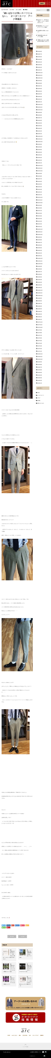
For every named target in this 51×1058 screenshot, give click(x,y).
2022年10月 (39, 170)
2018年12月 (39, 290)
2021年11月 (39, 200)
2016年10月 (39, 359)
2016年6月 (39, 369)
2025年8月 (39, 83)
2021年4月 (39, 218)
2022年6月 (39, 181)
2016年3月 (39, 377)
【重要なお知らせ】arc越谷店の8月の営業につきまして (43, 40)
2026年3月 (39, 64)
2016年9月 (39, 361)
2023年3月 (39, 157)
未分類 (38, 400)
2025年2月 (39, 99)
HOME (9, 1035)
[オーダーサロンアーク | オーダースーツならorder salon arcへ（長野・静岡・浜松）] (7, 3)
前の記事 (12, 936)
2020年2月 (39, 253)
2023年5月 (39, 152)
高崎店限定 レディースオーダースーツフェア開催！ (43, 26)
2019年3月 (39, 282)
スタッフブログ (35, 1035)
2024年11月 (39, 107)
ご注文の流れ (24, 1035)
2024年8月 (39, 115)
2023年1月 (39, 162)
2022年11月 (39, 168)
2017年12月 (39, 322)
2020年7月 (39, 242)
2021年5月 (39, 215)
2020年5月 (39, 247)
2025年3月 (39, 96)
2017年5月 (39, 340)
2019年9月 (39, 266)
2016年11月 (39, 356)
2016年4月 (39, 375)
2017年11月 (39, 324)
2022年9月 (39, 173)
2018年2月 (39, 316)
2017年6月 (39, 338)
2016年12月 (39, 353)
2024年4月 (39, 125)
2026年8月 (39, 51)
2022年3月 (39, 189)
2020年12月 (39, 229)
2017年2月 (39, 348)
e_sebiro (19, 9)
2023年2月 (39, 160)
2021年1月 (39, 226)
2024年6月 (39, 120)
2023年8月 (39, 146)
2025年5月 (39, 91)
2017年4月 (39, 343)
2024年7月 (39, 117)
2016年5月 (39, 372)
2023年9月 (39, 144)
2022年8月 (39, 176)
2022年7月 (39, 178)
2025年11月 (39, 75)
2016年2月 (39, 380)
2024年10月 (39, 109)
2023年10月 (39, 141)
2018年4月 (39, 311)
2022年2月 (39, 192)
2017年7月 (39, 335)
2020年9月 (39, 237)
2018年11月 (39, 292)
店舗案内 (41, 1035)
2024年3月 (39, 128)
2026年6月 (39, 56)
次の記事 (22, 936)
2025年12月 (39, 72)
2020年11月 (39, 231)
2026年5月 (39, 59)
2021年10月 (39, 202)
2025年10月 (39, 77)
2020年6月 (39, 245)
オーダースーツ (40, 395)
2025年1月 (39, 101)
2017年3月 (39, 345)
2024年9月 (39, 112)
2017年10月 (39, 327)
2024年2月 (39, 131)
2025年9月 (39, 80)
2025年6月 (39, 88)
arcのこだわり (14, 1035)
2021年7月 (39, 210)
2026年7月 (39, 54)
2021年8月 (39, 207)
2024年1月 (39, 133)
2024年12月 (39, 104)
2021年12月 (39, 197)
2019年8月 (39, 269)
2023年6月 (39, 149)
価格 (20, 1035)
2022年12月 (39, 165)
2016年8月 (39, 364)
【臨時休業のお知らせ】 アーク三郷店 (43, 36)
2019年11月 (39, 261)
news (38, 392)
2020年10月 (39, 234)
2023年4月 (39, 154)
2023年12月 (39, 136)
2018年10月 (39, 295)
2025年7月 (39, 85)
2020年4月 (39, 250)
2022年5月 (39, 184)
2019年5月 (39, 276)
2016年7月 (39, 367)
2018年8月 (39, 300)
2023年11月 (39, 139)
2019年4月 (39, 279)
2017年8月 (39, 332)
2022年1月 (39, 194)
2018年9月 (39, 298)
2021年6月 (39, 213)
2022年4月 (39, 186)
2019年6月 (39, 274)
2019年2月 (39, 284)
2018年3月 (39, 314)
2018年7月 (39, 303)
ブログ (12, 9)
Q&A (30, 1035)
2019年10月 (39, 263)
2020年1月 (39, 255)
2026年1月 (39, 70)
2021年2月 (39, 223)
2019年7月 (39, 271)
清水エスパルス (40, 403)
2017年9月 (39, 330)
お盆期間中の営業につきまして (43, 31)
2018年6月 (39, 306)
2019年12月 (39, 258)
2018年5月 (39, 308)
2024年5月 (39, 123)
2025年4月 (39, 93)
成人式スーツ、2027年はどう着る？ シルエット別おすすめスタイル (43, 21)
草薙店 (26, 9)
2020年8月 (39, 239)
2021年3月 (39, 221)
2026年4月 (39, 62)
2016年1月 (39, 383)
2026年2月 (39, 67)
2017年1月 (39, 351)
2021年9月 (39, 205)
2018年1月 (39, 319)
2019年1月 (39, 287)
